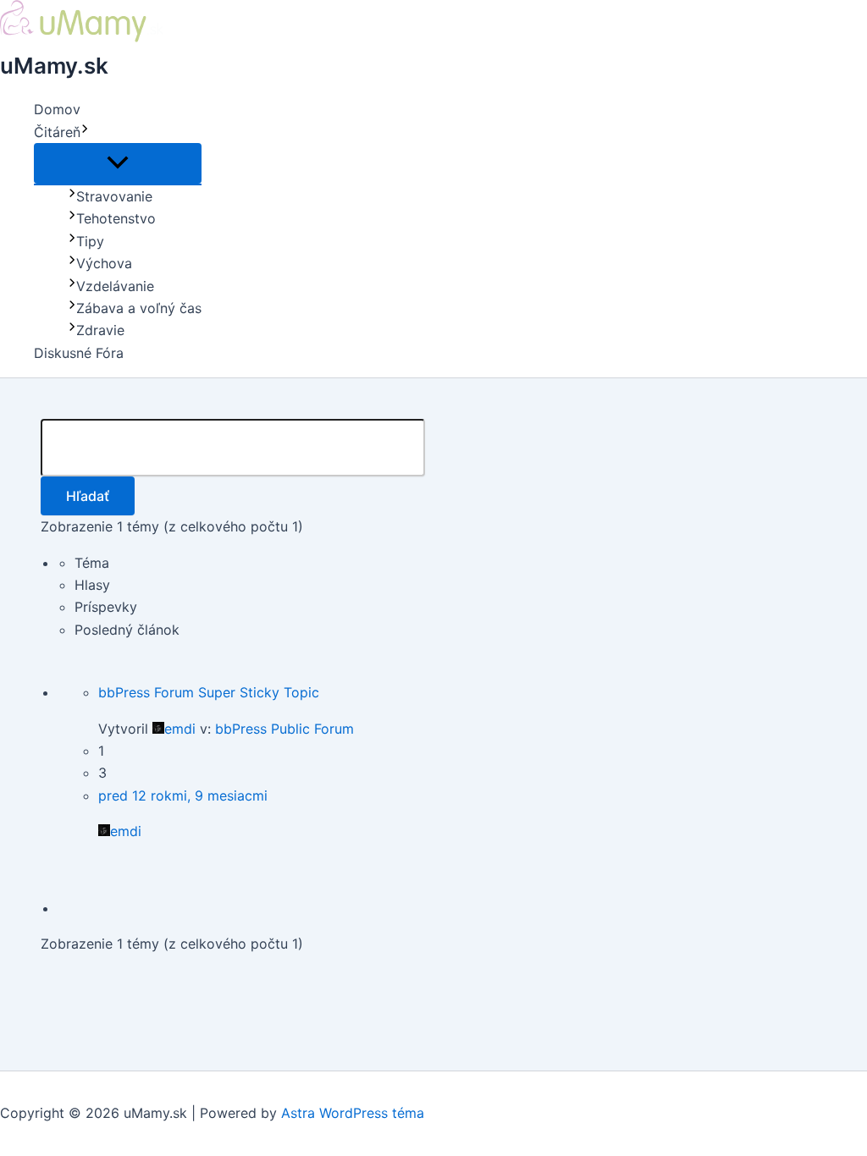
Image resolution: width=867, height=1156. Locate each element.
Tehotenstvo (116, 218)
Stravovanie (114, 196)
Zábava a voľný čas (139, 308)
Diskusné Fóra (79, 352)
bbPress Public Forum (284, 728)
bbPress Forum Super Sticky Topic (208, 692)
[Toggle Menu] (118, 163)
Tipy (90, 241)
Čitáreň (57, 132)
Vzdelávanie (115, 286)
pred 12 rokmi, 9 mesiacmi (183, 795)
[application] (84, 132)
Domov (57, 109)
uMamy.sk (54, 65)
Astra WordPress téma (352, 1112)
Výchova (104, 263)
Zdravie (100, 330)
